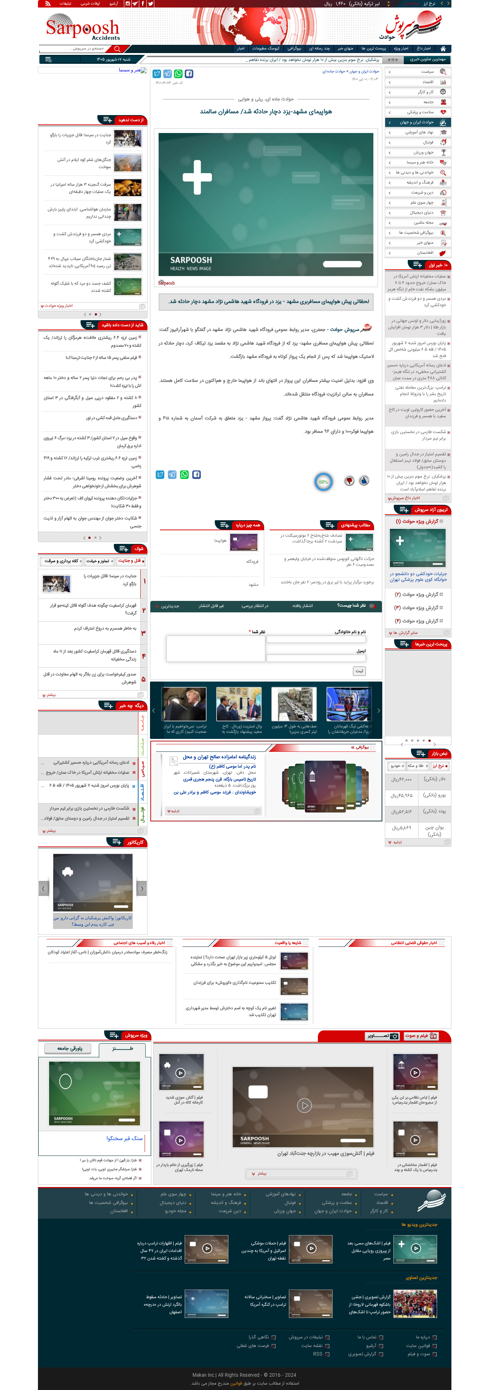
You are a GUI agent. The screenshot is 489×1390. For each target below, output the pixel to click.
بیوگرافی (294, 49)
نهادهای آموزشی (281, 1194)
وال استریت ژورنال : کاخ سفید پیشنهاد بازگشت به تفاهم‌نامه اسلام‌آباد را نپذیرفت (242, 729)
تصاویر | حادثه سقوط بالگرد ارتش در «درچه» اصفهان (163, 1305)
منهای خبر (345, 49)
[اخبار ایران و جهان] (411, 43)
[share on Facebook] (189, 74)
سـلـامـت (142, 746)
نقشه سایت (312, 1346)
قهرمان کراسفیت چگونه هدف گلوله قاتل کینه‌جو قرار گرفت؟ (93, 609)
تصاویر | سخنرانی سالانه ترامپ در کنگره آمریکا (265, 1301)
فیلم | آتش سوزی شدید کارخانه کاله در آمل (184, 1100)
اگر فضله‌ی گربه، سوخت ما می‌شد (113, 1178)
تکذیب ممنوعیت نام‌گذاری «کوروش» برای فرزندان (234, 982)
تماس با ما (367, 1338)
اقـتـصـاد (142, 792)
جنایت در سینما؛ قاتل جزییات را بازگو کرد (80, 138)
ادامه (397, 843)
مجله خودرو (175, 1211)
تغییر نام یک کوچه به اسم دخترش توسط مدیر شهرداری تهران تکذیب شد (231, 1012)
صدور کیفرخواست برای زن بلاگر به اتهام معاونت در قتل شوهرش (89, 678)
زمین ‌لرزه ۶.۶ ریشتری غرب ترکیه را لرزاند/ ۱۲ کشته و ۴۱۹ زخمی (92, 462)
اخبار (241, 49)
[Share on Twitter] (156, 74)
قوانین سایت (418, 1346)
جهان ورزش (285, 1211)
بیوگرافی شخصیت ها (108, 1203)
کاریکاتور (135, 842)
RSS (318, 1354)
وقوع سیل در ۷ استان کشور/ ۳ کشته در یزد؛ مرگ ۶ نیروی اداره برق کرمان (92, 442)
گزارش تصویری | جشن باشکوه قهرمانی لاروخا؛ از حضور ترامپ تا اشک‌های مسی (370, 1305)
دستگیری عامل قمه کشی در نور (111, 418)
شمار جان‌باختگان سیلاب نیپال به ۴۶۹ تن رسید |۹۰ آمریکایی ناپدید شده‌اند (79, 262)
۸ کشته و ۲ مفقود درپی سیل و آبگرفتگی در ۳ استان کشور (92, 401)
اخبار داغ (424, 49)
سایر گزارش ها (405, 633)
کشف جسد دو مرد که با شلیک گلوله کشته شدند (81, 287)
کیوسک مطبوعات (266, 49)
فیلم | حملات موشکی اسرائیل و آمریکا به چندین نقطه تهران (263, 1251)
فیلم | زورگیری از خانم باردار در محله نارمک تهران (179, 1167)
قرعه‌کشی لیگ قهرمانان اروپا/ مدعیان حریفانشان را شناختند (350, 729)
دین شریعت (230, 1211)
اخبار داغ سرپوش (405, 498)
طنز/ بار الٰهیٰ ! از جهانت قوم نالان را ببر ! (108, 1160)
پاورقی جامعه (69, 1049)
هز (377, 60)
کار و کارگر (379, 1211)
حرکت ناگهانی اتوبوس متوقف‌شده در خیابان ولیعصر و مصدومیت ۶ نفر (329, 561)
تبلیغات (65, 4)
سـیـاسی (142, 769)
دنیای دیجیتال (173, 1203)
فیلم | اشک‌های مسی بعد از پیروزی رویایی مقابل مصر (369, 1251)
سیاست (381, 1194)
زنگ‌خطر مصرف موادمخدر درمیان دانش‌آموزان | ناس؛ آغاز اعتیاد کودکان (108, 952)
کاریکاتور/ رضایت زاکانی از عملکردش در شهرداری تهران (93, 921)
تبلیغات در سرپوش (306, 1338)
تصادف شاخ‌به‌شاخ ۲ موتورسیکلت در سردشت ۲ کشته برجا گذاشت (311, 539)
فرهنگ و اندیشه (226, 1203)
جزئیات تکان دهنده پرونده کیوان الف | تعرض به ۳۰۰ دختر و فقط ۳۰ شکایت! (92, 502)
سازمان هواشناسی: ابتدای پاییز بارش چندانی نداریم (79, 212)
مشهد (253, 584)
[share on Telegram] (167, 74)
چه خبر (126, 706)
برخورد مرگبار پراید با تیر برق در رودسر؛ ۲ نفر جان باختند (327, 582)
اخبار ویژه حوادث (59, 306)
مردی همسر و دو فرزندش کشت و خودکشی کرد (82, 237)
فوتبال (290, 1203)
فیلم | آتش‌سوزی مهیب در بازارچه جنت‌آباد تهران (325, 1154)
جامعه (347, 1194)
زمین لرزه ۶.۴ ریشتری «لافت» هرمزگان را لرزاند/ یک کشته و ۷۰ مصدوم (92, 341)
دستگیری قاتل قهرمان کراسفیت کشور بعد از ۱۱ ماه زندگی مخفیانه (94, 655)
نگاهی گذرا (259, 1338)
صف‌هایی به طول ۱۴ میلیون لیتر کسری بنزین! (294, 729)
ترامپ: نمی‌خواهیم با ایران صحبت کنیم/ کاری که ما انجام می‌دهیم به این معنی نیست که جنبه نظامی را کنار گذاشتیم (184, 729)
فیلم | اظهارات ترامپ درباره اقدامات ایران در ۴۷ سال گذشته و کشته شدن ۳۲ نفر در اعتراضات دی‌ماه (159, 1251)
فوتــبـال (142, 815)
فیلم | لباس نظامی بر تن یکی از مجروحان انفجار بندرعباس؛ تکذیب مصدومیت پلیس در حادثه (414, 1100)
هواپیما (220, 540)
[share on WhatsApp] (178, 74)
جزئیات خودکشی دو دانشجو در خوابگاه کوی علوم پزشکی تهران (418, 577)
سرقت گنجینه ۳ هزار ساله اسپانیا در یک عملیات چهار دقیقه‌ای (81, 188)
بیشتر (51, 695)
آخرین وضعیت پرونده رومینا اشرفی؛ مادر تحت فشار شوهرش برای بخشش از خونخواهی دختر (92, 482)
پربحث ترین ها (374, 49)
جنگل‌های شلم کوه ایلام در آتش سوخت (84, 163)
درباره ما (423, 1338)
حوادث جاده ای (334, 71)
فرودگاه (252, 561)
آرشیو (114, 4)
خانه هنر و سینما (226, 1194)
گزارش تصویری (362, 1354)
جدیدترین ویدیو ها (419, 1225)
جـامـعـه (142, 723)
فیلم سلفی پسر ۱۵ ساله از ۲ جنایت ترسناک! (101, 357)
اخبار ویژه (401, 49)
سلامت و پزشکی (337, 1203)
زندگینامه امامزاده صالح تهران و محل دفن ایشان (219, 757)
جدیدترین (170, 606)
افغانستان (119, 1211)
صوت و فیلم (419, 1354)
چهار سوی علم (173, 1194)
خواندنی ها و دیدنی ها (106, 1194)
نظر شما (257, 632)
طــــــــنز (122, 1049)
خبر (439, 265)
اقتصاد (382, 1203)
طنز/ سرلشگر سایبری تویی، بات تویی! (109, 1169)
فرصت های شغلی (253, 1346)
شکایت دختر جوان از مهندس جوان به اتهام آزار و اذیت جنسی (92, 522)
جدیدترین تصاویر (421, 1278)
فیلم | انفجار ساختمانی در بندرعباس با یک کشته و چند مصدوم (415, 1167)
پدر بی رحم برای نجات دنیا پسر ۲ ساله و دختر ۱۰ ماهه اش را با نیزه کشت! (92, 381)
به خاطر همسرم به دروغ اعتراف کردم (105, 628)
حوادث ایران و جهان (364, 71)
